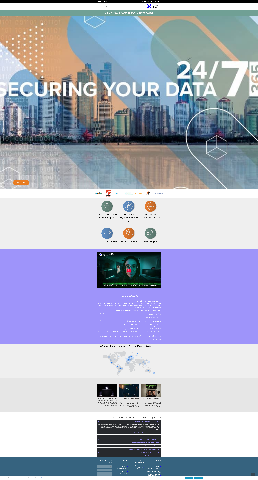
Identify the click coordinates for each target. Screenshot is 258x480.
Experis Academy (139, 465)
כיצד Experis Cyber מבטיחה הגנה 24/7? (150, 439)
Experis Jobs (140, 468)
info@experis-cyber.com (147, 1)
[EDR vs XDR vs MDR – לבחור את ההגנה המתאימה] (151, 390)
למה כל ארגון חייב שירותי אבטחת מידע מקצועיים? (147, 421)
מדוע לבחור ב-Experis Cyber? (152, 455)
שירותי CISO (157, 466)
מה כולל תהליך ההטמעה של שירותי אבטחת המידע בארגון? (145, 442)
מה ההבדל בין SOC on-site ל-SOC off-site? (149, 446)
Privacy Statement (123, 473)
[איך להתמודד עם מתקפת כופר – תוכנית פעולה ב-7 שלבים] (129, 390)
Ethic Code (124, 471)
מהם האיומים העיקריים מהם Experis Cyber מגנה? (147, 432)
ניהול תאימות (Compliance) (154, 474)
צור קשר (22, 183)
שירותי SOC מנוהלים (155, 465)
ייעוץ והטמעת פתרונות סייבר (154, 475)
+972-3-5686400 (157, 1)
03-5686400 (124, 465)
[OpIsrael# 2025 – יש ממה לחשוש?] (107, 390)
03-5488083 (124, 466)
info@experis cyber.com (121, 468)
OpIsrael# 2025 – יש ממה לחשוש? (107, 398)
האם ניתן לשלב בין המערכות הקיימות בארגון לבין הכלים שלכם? (144, 449)
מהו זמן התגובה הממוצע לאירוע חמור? (150, 452)
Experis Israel (140, 467)
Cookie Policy (40, 477)
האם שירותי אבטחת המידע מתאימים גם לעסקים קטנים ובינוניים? (144, 436)
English (105, 1)
